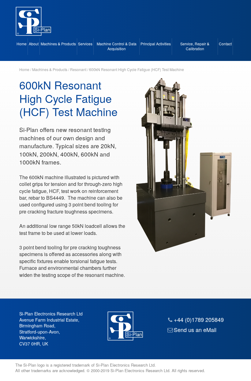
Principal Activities (155, 43)
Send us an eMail (195, 330)
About (34, 43)
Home (22, 43)
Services (85, 43)
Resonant (78, 69)
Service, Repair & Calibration (194, 46)
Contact (225, 43)
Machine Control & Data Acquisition (117, 46)
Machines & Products (58, 43)
